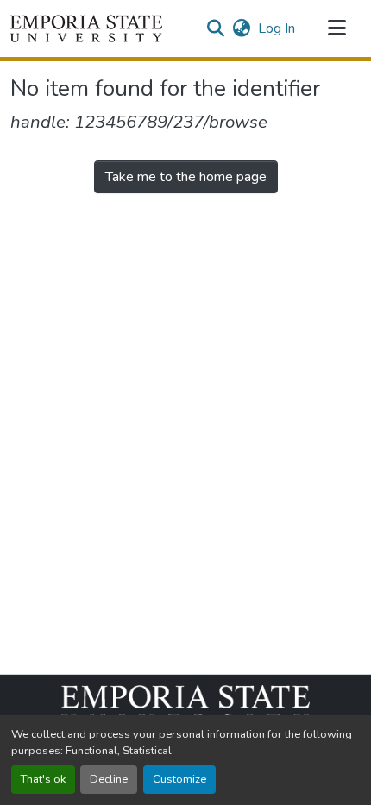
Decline (109, 779)
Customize (179, 779)
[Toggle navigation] (336, 28)
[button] (86, 28)
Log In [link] (276, 28)
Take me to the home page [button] (186, 176)
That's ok (43, 779)
